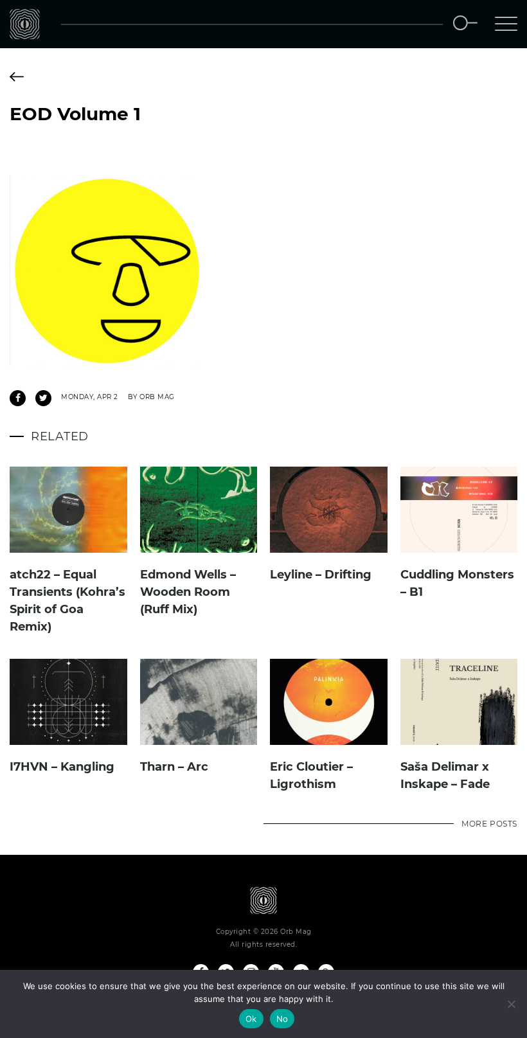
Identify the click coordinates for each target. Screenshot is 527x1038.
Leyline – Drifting (320, 575)
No (282, 1019)
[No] (511, 1004)
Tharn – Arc (174, 767)
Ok (251, 1019)
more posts (489, 823)
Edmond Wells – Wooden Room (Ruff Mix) (188, 592)
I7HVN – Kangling (62, 767)
